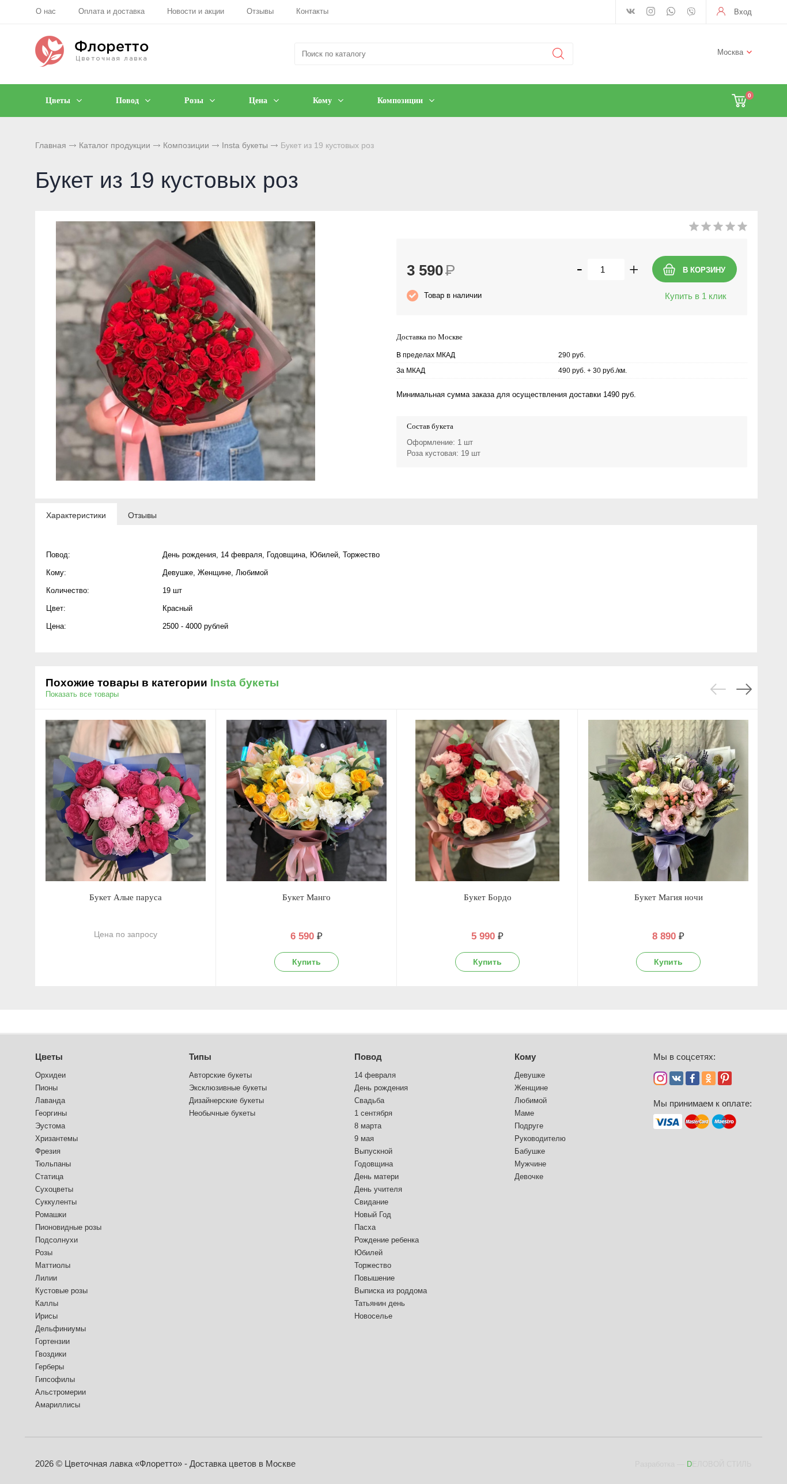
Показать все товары (82, 694)
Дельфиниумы (60, 1328)
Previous (718, 689)
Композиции (186, 145)
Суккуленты (56, 1202)
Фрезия (47, 1151)
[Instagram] (651, 12)
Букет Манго (306, 897)
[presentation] (76, 515)
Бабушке (529, 1151)
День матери (376, 1176)
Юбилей (368, 1252)
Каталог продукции (114, 145)
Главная (50, 145)
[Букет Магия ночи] (668, 800)
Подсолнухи (56, 1240)
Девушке (529, 1075)
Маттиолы (52, 1265)
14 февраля (375, 1075)
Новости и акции (195, 11)
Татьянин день (379, 1303)
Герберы (49, 1366)
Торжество (372, 1265)
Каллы (46, 1303)
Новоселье (373, 1316)
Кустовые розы (61, 1290)
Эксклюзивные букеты (228, 1087)
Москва (730, 52)
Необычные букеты (222, 1113)
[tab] (76, 514)
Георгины (51, 1113)
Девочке (528, 1176)
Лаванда (50, 1100)
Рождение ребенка (386, 1240)
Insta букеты (245, 145)
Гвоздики (50, 1354)
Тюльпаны (53, 1164)
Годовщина (373, 1164)
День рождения (381, 1087)
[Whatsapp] (671, 12)
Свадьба (369, 1100)
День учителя (378, 1189)
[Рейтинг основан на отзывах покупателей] (718, 228)
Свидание (371, 1202)
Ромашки (50, 1214)
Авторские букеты (220, 1075)
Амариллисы (57, 1404)
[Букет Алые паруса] (126, 800)
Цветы (49, 1057)
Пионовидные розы (68, 1227)
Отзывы (260, 11)
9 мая (364, 1138)
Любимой (530, 1100)
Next (744, 689)
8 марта (367, 1126)
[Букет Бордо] (487, 800)
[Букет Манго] (306, 800)
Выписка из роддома (390, 1290)
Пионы (46, 1087)
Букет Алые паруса (125, 897)
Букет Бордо (488, 897)
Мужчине (530, 1164)
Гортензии (52, 1341)
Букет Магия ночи (668, 897)
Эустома (50, 1126)
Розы (43, 1252)
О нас (46, 11)
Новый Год (372, 1214)
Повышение (374, 1278)
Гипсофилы (55, 1379)
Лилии (46, 1278)
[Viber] (691, 12)
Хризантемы (56, 1138)
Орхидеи (50, 1075)
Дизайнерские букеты (226, 1100)
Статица (49, 1176)
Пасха (365, 1227)
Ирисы (46, 1316)
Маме (524, 1113)
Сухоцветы (54, 1189)
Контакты (312, 11)
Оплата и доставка (111, 11)
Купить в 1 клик (696, 296)
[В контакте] (630, 12)
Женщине (531, 1087)
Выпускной (373, 1151)
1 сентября (373, 1113)
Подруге (528, 1126)
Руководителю (540, 1138)
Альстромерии (60, 1392)
